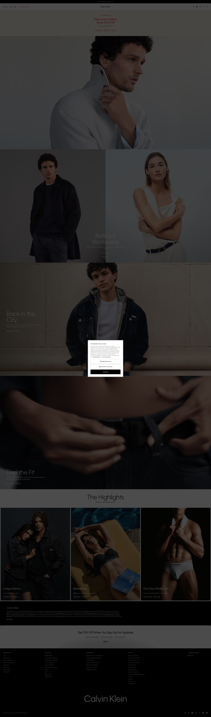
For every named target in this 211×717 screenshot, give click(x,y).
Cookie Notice (96, 357)
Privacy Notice (107, 357)
